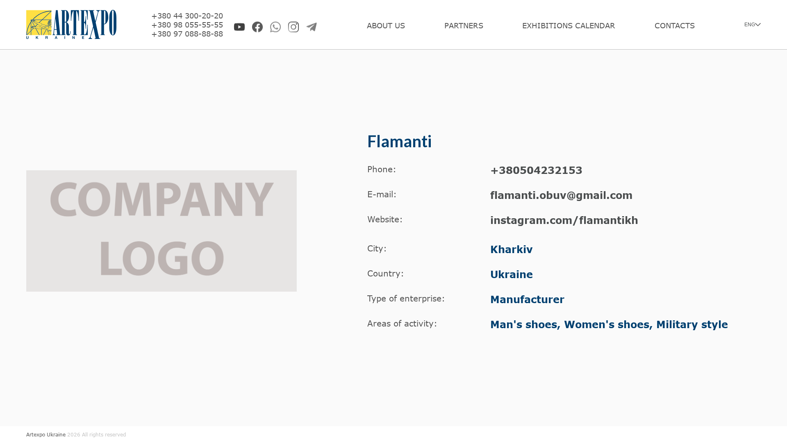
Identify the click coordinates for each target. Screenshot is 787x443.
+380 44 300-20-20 (187, 15)
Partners (463, 25)
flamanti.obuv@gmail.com (561, 195)
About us (386, 25)
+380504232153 (536, 170)
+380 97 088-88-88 (187, 33)
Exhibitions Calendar (568, 25)
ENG (749, 24)
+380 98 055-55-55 (187, 24)
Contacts (675, 25)
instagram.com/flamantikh (564, 220)
